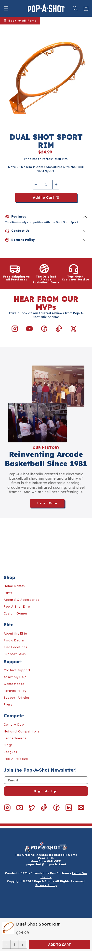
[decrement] (36, 184)
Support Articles (17, 697)
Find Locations (15, 647)
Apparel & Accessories (21, 600)
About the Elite (15, 633)
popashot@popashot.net (46, 864)
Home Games (14, 586)
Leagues (10, 752)
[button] (6, 8)
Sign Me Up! (46, 791)
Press (8, 704)
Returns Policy (15, 691)
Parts (8, 593)
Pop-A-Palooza (16, 759)
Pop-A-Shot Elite (17, 606)
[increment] (56, 184)
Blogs (8, 745)
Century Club (14, 724)
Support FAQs (15, 654)
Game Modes (14, 684)
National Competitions (21, 731)
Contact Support (17, 670)
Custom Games (15, 613)
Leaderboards (15, 738)
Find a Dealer (14, 640)
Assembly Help (15, 677)
